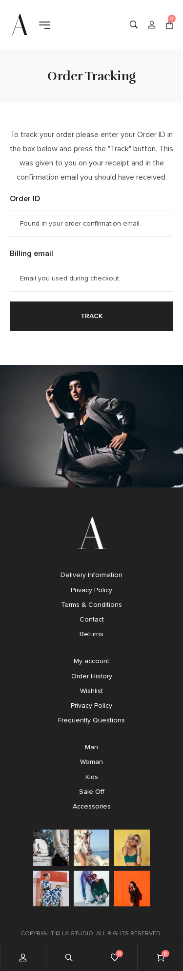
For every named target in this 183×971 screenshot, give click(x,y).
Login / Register (151, 24)
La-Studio (77, 933)
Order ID (25, 198)
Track (92, 316)
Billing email (31, 253)
